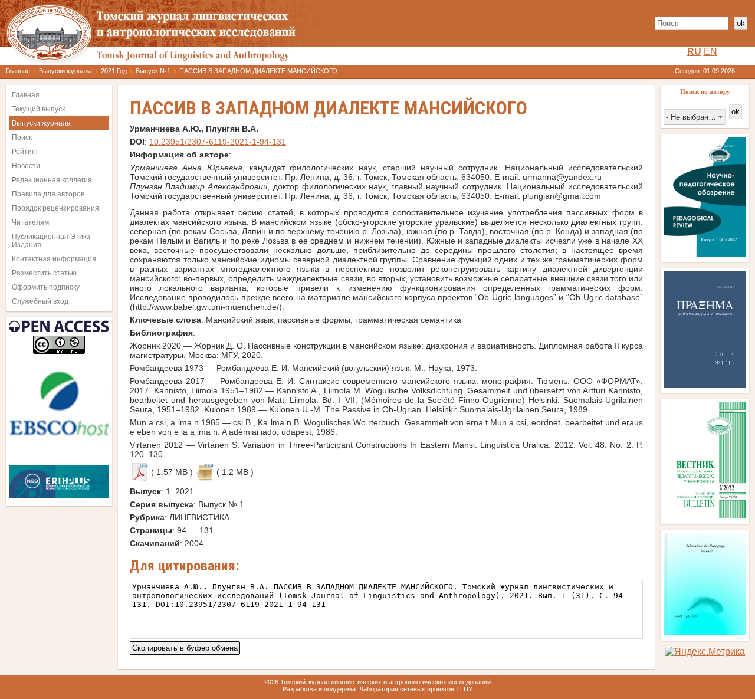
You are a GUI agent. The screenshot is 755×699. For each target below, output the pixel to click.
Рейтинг (25, 151)
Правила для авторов (48, 194)
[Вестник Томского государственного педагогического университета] (705, 515)
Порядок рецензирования (55, 208)
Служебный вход (40, 301)
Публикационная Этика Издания (51, 240)
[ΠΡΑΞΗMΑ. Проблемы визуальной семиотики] (705, 384)
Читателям (30, 222)
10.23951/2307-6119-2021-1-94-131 (217, 141)
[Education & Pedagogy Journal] (705, 632)
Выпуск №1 (153, 70)
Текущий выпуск (38, 109)
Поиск (22, 137)
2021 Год (114, 70)
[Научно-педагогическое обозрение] (705, 253)
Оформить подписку (46, 287)
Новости (26, 166)
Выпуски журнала (65, 70)
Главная (18, 70)
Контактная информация (54, 259)
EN (710, 52)
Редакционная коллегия (52, 180)
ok (741, 23)
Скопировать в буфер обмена (185, 646)
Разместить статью (44, 273)
